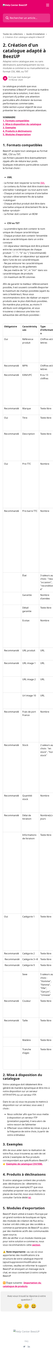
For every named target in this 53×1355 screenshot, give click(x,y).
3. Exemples (9, 127)
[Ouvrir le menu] (47, 5)
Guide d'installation (35, 34)
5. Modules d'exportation (17, 134)
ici (29, 1197)
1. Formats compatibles (16, 120)
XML (42, 182)
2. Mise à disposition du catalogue (22, 124)
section (36, 1244)
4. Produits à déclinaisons (17, 131)
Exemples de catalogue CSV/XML (24, 1163)
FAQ (26, 1341)
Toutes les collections (13, 34)
